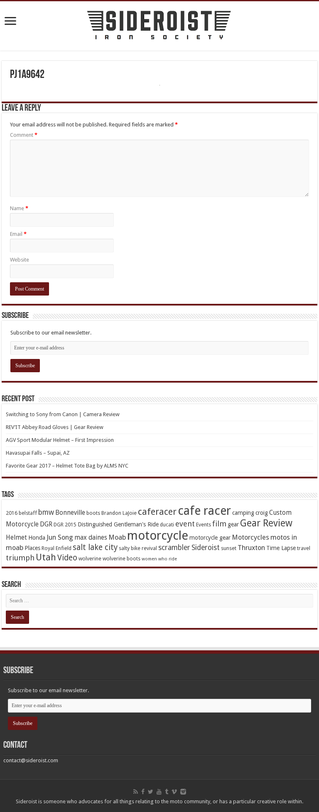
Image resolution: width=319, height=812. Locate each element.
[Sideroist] (159, 26)
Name (19, 208)
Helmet (16, 537)
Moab (117, 537)
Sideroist (205, 547)
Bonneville (70, 512)
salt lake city (95, 547)
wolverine (90, 558)
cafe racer (204, 511)
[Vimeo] (174, 792)
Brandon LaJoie (119, 513)
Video (67, 557)
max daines (90, 537)
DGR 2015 (65, 524)
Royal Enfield (56, 548)
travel (303, 548)
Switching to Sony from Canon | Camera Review (63, 414)
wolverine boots (121, 558)
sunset (228, 548)
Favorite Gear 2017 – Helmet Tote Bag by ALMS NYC (67, 466)
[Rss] (136, 792)
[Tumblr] (166, 792)
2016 (11, 513)
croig (261, 512)
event (185, 523)
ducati (167, 524)
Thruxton (251, 548)
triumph (20, 557)
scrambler (174, 547)
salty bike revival (138, 548)
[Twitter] (150, 792)
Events (203, 524)
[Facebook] (142, 792)
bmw (46, 512)
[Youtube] (159, 792)
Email (18, 234)
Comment (23, 135)
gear (233, 524)
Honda (36, 537)
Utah (46, 557)
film (219, 523)
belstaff (28, 513)
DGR (46, 524)
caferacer (157, 512)
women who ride (159, 559)
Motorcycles (250, 537)
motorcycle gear (210, 537)
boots (93, 513)
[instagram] (183, 792)
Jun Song (60, 537)
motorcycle (157, 535)
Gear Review (266, 523)
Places (32, 548)
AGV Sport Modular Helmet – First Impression (60, 440)
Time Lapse (281, 548)
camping (243, 512)
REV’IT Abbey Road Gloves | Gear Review (54, 427)
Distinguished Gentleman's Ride (118, 524)
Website (19, 260)
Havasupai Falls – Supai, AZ (38, 453)
